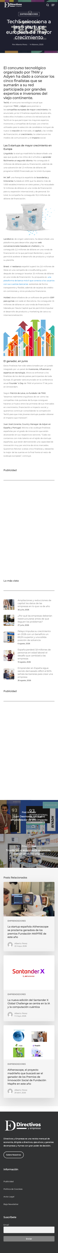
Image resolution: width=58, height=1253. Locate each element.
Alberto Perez (21, 44)
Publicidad (8, 1181)
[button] (53, 5)
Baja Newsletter (11, 1204)
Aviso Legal (9, 1196)
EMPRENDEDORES (29, 14)
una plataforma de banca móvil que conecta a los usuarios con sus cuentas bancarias (29, 280)
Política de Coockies (13, 1189)
